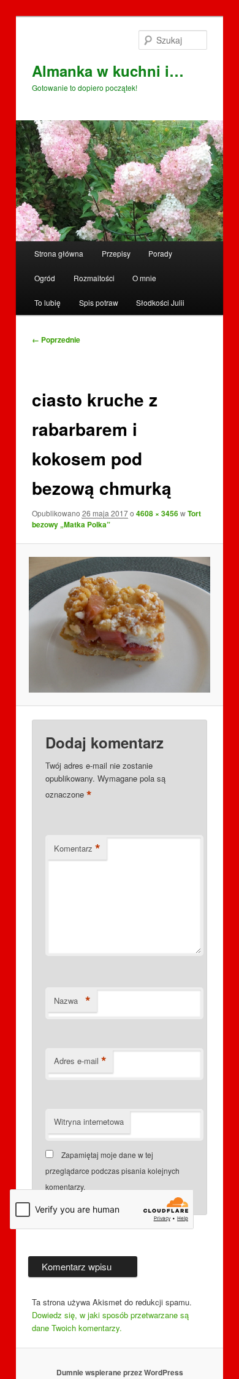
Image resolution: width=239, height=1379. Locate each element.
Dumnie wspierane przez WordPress (119, 1372)
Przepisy (116, 253)
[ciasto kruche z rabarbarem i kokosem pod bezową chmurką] (119, 625)
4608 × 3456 (157, 513)
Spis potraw (98, 302)
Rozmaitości (94, 278)
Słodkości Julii (160, 302)
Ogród (44, 278)
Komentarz (77, 848)
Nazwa (72, 1001)
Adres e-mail (80, 1061)
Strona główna (58, 253)
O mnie (144, 278)
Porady (160, 253)
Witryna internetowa (89, 1121)
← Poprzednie (56, 339)
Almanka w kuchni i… (108, 70)
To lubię (47, 302)
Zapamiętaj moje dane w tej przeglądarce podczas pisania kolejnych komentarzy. (112, 1170)
